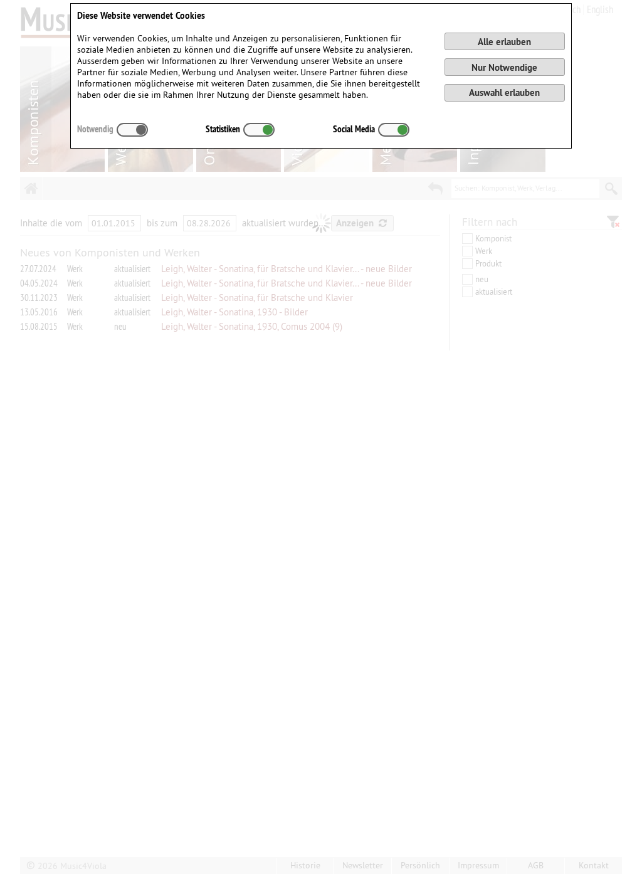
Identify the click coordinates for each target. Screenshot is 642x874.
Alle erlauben (504, 42)
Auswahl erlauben (504, 92)
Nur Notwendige (504, 67)
